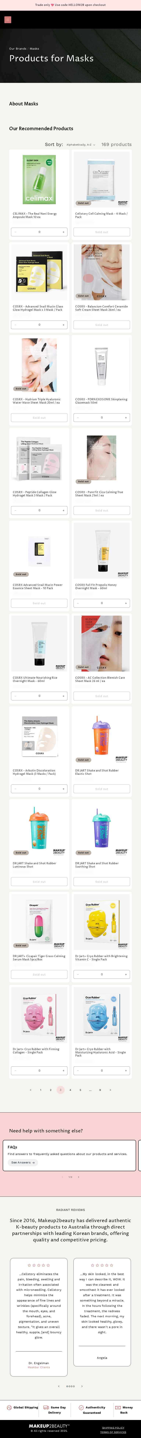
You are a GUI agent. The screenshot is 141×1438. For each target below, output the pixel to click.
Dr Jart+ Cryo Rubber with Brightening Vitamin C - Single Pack (101, 958)
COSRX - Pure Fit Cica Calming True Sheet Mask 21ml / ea (99, 494)
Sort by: (54, 144)
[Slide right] (79, 1177)
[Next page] (110, 1090)
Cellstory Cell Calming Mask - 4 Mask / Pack (101, 215)
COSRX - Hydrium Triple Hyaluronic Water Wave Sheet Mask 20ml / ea (37, 401)
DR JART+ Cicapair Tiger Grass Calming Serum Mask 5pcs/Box (39, 958)
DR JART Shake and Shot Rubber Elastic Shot (97, 772)
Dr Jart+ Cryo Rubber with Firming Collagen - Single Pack (36, 1051)
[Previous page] (31, 1090)
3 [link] (61, 1090)
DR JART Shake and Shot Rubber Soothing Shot (97, 865)
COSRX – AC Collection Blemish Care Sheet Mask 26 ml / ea (100, 679)
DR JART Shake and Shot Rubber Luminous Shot (34, 865)
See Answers (21, 1162)
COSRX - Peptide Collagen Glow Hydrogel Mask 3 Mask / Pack (34, 494)
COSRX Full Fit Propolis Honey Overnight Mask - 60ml (96, 587)
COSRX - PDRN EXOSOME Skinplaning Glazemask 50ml (101, 401)
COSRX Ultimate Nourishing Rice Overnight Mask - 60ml (35, 679)
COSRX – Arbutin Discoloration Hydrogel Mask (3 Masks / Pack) (34, 772)
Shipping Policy (113, 1427)
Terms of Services (113, 1432)
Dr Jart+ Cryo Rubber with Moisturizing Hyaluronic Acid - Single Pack (100, 1052)
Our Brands (17, 48)
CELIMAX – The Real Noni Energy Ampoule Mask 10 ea (35, 215)
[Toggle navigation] (7, 19)
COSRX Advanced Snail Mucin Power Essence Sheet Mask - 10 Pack (37, 587)
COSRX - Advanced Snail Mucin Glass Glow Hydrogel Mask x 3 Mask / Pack (38, 308)
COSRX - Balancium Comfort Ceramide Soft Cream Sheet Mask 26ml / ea (101, 308)
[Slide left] (62, 1177)
